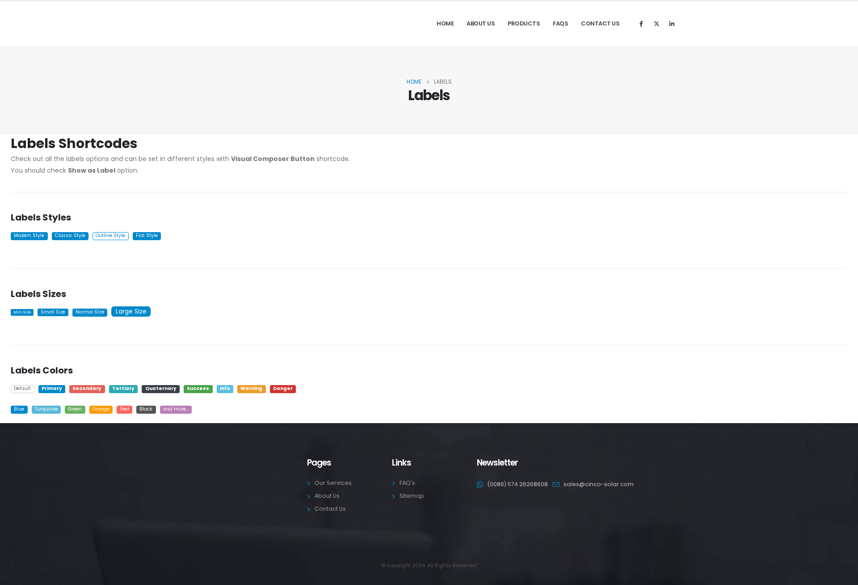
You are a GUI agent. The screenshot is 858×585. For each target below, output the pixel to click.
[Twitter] (656, 23)
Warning (251, 388)
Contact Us (600, 23)
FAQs (560, 23)
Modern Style (29, 235)
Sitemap (412, 496)
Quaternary (161, 388)
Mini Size (22, 312)
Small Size (53, 312)
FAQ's (407, 483)
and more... (176, 409)
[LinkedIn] (671, 23)
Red (124, 409)
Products (524, 23)
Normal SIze (90, 312)
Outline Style (110, 235)
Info (225, 388)
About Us (481, 23)
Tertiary (123, 388)
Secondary (86, 388)
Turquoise (46, 409)
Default (22, 388)
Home (445, 23)
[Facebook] (641, 23)
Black (145, 409)
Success (198, 388)
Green (75, 409)
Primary (52, 388)
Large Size (131, 311)
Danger (283, 388)
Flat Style (147, 235)
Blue (19, 409)
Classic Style (70, 235)
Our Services (333, 483)
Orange (101, 409)
